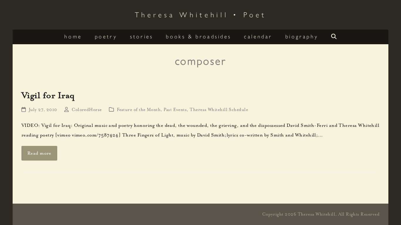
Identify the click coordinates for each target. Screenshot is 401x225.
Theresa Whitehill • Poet (201, 14)
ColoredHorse (87, 109)
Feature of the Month (139, 109)
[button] (333, 37)
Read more (39, 153)
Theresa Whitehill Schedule (219, 109)
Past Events (175, 109)
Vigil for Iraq (48, 95)
